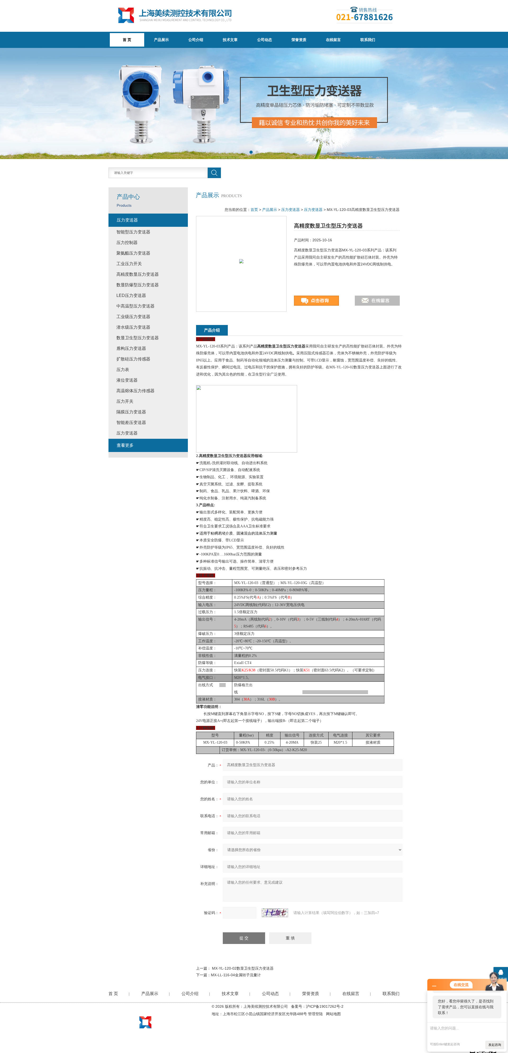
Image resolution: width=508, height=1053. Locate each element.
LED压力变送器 (131, 295)
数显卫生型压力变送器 (137, 338)
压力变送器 (290, 209)
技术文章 (230, 40)
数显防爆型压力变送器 (137, 285)
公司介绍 (195, 40)
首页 (254, 209)
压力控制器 (127, 242)
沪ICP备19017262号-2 (324, 1006)
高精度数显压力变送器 (137, 274)
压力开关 (124, 401)
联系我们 (367, 40)
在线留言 (333, 40)
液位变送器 (127, 380)
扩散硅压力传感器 (133, 359)
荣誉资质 (299, 40)
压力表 (122, 369)
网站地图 (333, 1014)
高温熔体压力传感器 (135, 390)
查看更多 (125, 445)
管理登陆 (315, 1014)
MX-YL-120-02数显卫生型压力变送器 (243, 968)
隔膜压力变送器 (131, 412)
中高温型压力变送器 (135, 306)
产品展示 (161, 40)
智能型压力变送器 (133, 232)
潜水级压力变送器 (133, 327)
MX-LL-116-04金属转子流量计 (236, 975)
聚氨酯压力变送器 (133, 253)
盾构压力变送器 (131, 348)
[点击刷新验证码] (275, 912)
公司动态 (264, 40)
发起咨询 (494, 1045)
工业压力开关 (129, 263)
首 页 (113, 993)
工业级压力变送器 (133, 316)
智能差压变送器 (131, 422)
